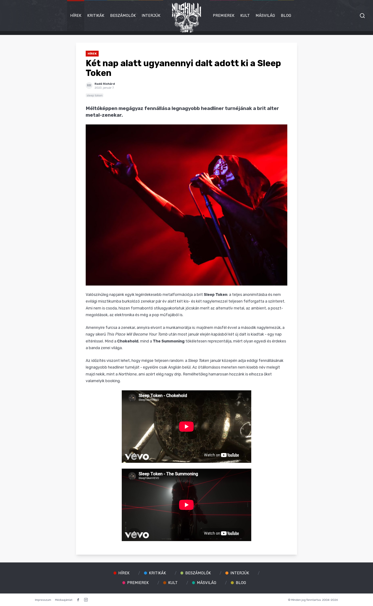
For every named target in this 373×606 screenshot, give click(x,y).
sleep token (95, 95)
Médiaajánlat (63, 599)
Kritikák (95, 15)
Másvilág (265, 15)
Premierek (223, 15)
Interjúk (151, 15)
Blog (286, 15)
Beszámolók (123, 15)
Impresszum (43, 599)
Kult (245, 15)
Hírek (75, 15)
